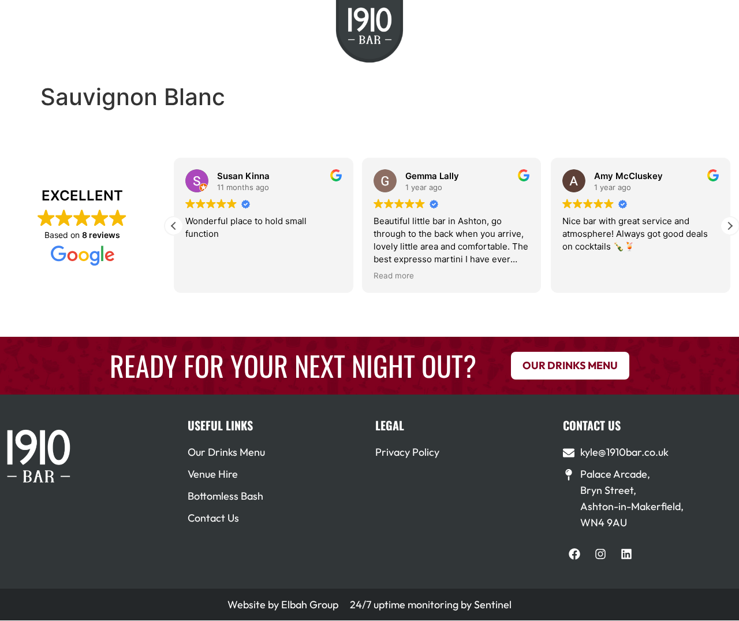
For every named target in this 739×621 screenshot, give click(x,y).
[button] (729, 226)
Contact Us (213, 518)
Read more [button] (394, 275)
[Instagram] (600, 554)
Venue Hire (213, 474)
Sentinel (493, 604)
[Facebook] (574, 554)
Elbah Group (309, 604)
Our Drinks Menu (226, 452)
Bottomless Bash (225, 496)
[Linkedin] (626, 554)
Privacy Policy (407, 452)
